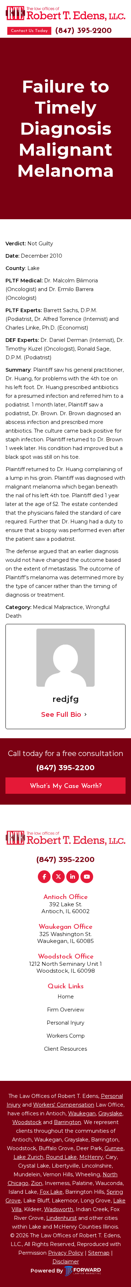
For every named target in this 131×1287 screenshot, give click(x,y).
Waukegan (82, 1113)
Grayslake (110, 1113)
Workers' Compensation (63, 1105)
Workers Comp (66, 1036)
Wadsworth (58, 1209)
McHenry (91, 1157)
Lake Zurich (28, 1157)
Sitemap (99, 1253)
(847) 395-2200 (83, 31)
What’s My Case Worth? (66, 786)
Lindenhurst (61, 1218)
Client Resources (65, 1049)
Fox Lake (51, 1192)
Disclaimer (65, 1261)
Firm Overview (65, 1009)
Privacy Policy (65, 1253)
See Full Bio (61, 715)
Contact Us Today (29, 31)
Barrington (67, 1122)
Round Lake (61, 1157)
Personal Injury (65, 1023)
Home (65, 996)
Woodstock (26, 1122)
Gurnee (113, 1148)
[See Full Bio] (85, 714)
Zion (36, 1183)
